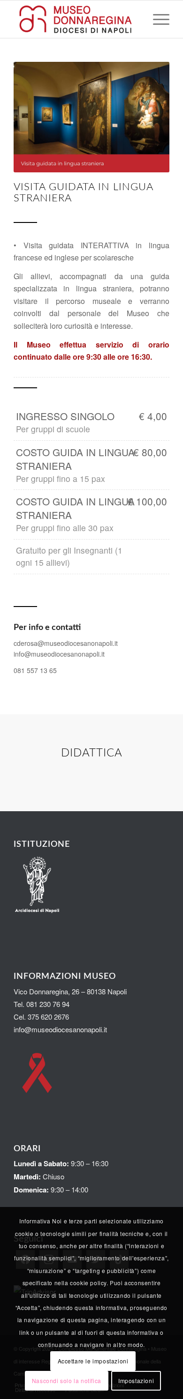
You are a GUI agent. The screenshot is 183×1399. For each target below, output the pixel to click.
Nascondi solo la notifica (66, 1380)
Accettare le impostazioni (93, 1361)
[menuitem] (156, 19)
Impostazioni (136, 1380)
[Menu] (156, 19)
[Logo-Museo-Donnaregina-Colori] (76, 19)
